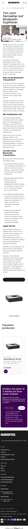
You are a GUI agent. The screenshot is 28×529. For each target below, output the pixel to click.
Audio (7, 8)
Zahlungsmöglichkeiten (7, 477)
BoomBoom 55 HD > (14, 279)
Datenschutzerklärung (6, 514)
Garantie (3, 452)
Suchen (3, 470)
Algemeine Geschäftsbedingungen (9, 511)
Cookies (14, 514)
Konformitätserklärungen (6, 516)
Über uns (3, 465)
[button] (3, 2)
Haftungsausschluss (21, 514)
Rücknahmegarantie (6, 482)
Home (3, 8)
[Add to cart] (6, 371)
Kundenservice (5, 449)
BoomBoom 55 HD (12, 359)
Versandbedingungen (7, 479)
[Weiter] (7, 332)
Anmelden (21, 408)
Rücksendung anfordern (8, 459)
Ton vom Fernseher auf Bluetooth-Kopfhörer (18, 8)
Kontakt (3, 457)
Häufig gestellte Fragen (7, 454)
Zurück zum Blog (14, 316)
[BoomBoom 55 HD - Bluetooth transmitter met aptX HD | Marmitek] (14, 309)
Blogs (2, 468)
